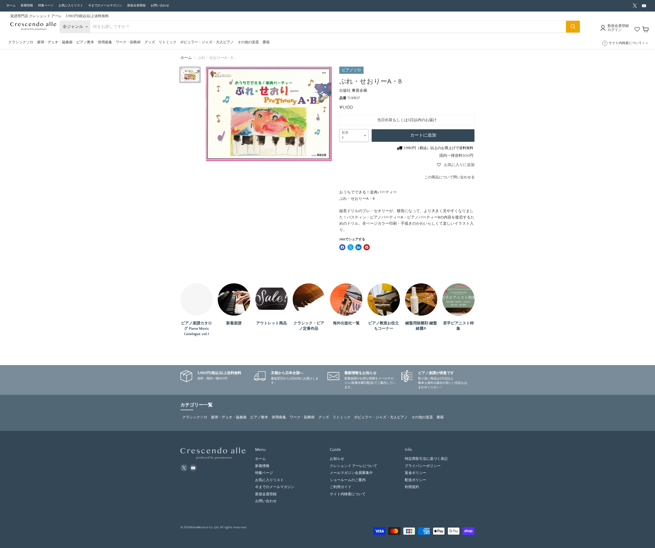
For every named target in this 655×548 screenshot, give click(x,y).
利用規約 (412, 487)
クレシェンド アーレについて (353, 466)
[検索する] (573, 27)
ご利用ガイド (340, 487)
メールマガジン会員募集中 (351, 473)
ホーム (11, 5)
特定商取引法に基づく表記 (426, 459)
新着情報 (27, 5)
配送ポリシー (415, 480)
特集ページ (45, 5)
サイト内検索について (348, 494)
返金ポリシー (415, 473)
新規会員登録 (136, 5)
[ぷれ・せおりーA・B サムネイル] (190, 74)
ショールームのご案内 (348, 480)
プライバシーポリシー (423, 466)
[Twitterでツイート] (350, 247)
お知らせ (337, 459)
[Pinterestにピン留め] (367, 247)
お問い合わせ (160, 5)
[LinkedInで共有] (358, 247)
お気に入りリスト (71, 5)
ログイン (614, 30)
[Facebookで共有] (342, 247)
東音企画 (359, 90)
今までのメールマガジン (105, 5)
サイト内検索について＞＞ (629, 43)
